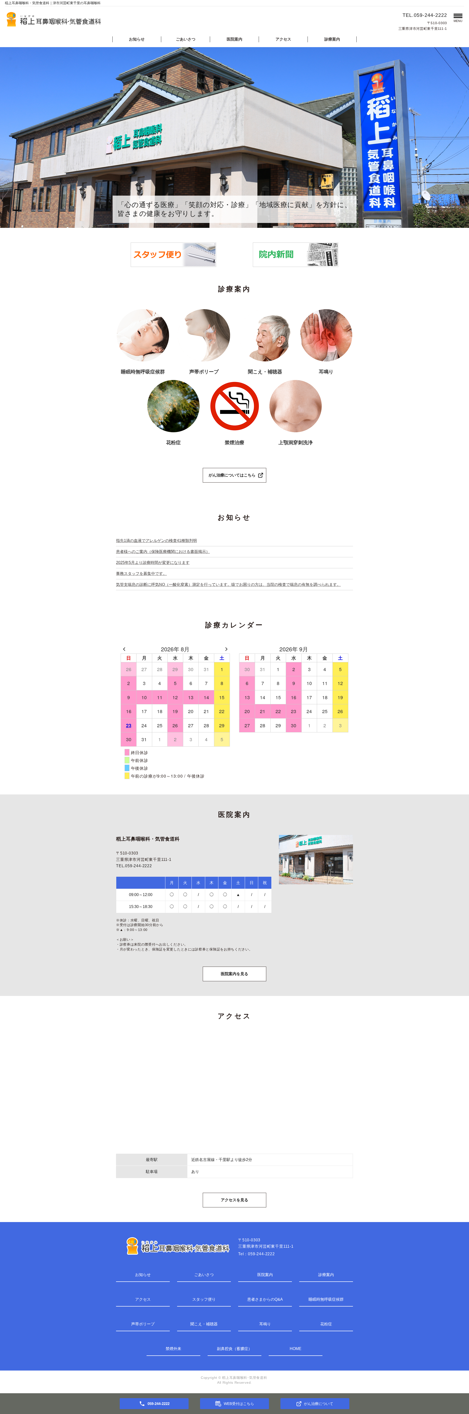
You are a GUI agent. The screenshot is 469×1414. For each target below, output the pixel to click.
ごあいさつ (185, 39)
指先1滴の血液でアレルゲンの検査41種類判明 (156, 540)
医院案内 (234, 39)
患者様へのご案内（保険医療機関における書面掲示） (163, 551)
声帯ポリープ (143, 1324)
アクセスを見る (234, 1200)
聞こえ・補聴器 (204, 1324)
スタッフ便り (204, 1299)
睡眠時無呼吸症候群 (326, 1299)
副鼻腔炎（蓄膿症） (234, 1349)
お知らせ (137, 39)
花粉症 (326, 1324)
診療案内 (332, 39)
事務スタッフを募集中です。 (141, 573)
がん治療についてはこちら (232, 475)
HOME (295, 1349)
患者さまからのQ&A (265, 1299)
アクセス (283, 39)
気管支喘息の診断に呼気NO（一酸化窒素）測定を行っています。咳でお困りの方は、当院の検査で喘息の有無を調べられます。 (228, 584)
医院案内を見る (234, 974)
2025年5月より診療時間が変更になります (153, 562)
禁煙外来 (173, 1349)
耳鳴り (265, 1324)
